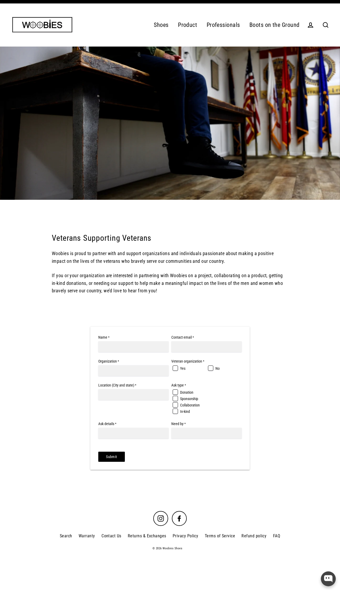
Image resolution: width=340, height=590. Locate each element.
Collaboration (190, 405)
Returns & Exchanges (147, 535)
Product (187, 25)
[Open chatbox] (328, 578)
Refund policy (253, 535)
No (217, 368)
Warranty (87, 535)
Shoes (161, 25)
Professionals (223, 25)
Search (66, 535)
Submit (111, 457)
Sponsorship (189, 399)
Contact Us (111, 535)
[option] (170, 123)
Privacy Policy (185, 535)
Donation (186, 392)
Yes (182, 368)
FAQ (276, 535)
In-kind (185, 411)
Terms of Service (220, 535)
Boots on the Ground (274, 25)
